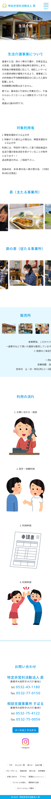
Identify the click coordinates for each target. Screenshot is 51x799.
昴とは (29, 765)
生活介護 (38, 765)
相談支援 (23, 771)
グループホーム (11, 771)
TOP (10, 765)
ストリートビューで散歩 (25, 788)
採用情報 (41, 771)
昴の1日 (32, 771)
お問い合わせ (12, 776)
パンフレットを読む (19, 782)
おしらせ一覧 (20, 765)
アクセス (23, 776)
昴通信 (36, 776)
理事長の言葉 (33, 782)
